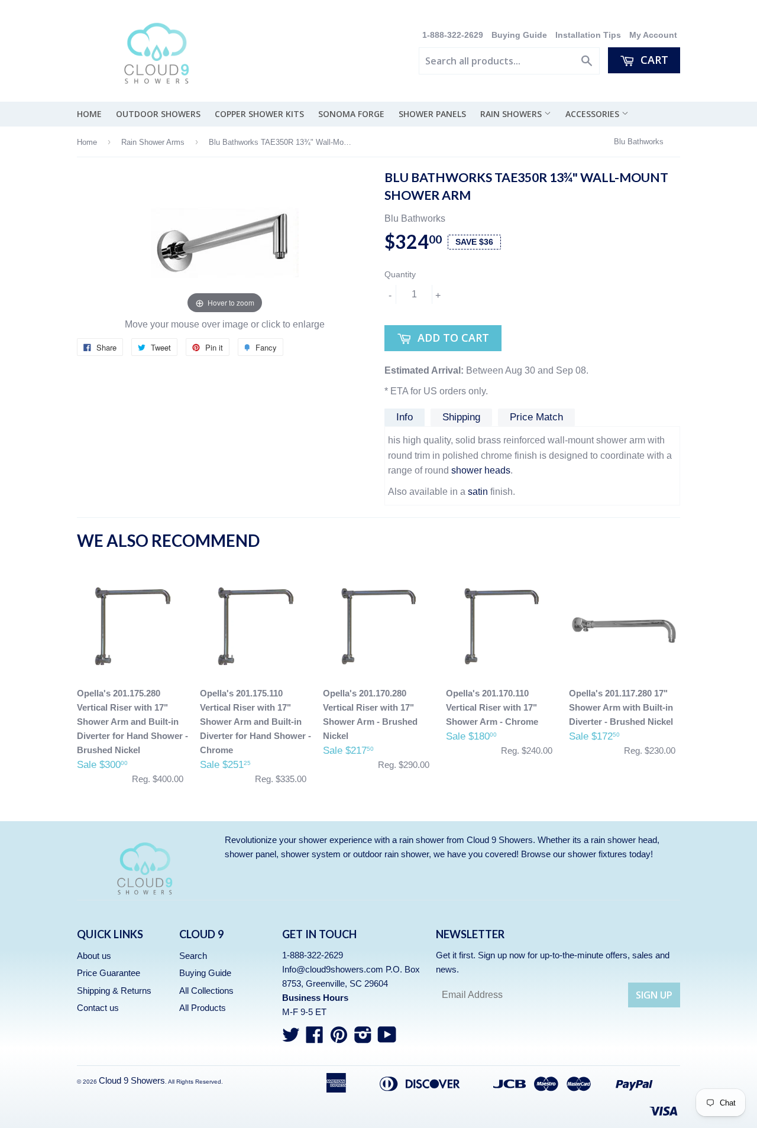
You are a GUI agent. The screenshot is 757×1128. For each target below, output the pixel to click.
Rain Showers (512, 113)
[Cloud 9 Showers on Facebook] (314, 1038)
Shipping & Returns (114, 991)
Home (89, 113)
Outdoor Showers (158, 113)
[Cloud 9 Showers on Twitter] (291, 1038)
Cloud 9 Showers (132, 1080)
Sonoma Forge (351, 113)
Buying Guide (519, 35)
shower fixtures (597, 854)
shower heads (480, 470)
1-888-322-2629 (454, 35)
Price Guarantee (108, 973)
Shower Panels (432, 113)
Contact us (98, 1008)
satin (478, 492)
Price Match (536, 417)
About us (94, 956)
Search (193, 956)
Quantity (400, 274)
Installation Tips (588, 35)
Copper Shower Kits (259, 113)
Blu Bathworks (639, 141)
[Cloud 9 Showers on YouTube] (387, 1038)
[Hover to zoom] (225, 243)
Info (404, 417)
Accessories (593, 113)
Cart (653, 60)
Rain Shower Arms (153, 142)
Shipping (461, 417)
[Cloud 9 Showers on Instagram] (363, 1038)
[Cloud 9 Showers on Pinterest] (339, 1038)
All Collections (206, 991)
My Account (653, 35)
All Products (202, 1008)
